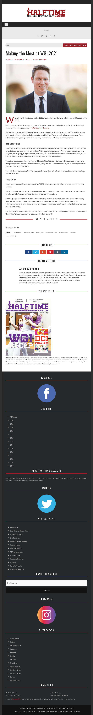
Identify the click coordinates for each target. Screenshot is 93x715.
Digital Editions (14, 638)
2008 (11, 424)
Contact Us (16, 699)
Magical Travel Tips (16, 548)
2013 (11, 441)
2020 (11, 466)
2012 (11, 438)
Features (12, 642)
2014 (11, 445)
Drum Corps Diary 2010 (17, 569)
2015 (11, 448)
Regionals (13, 659)
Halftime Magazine (29, 232)
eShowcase (73, 232)
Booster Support (15, 680)
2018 (11, 459)
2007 (11, 420)
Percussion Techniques (17, 559)
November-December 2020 (75, 45)
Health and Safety (15, 670)
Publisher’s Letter (15, 645)
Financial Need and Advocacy (18, 541)
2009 (11, 427)
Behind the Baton (15, 666)
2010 (11, 431)
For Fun (12, 677)
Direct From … (14, 663)
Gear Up (12, 656)
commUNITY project (12, 236)
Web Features (14, 527)
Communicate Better (16, 534)
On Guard (13, 562)
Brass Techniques (15, 555)
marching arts (39, 232)
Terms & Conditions (65, 712)
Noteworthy (13, 649)
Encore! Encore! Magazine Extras (19, 531)
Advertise (18, 712)
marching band (18, 232)
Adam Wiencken (40, 59)
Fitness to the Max (15, 673)
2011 (11, 434)
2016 (11, 452)
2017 (11, 455)
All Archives (13, 417)
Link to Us (41, 712)
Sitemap (77, 712)
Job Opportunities (29, 712)
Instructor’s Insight (16, 566)
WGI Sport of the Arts (40, 128)
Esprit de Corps (15, 538)
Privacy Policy (51, 712)
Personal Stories (15, 545)
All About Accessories (16, 552)
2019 (11, 462)
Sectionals (13, 652)
